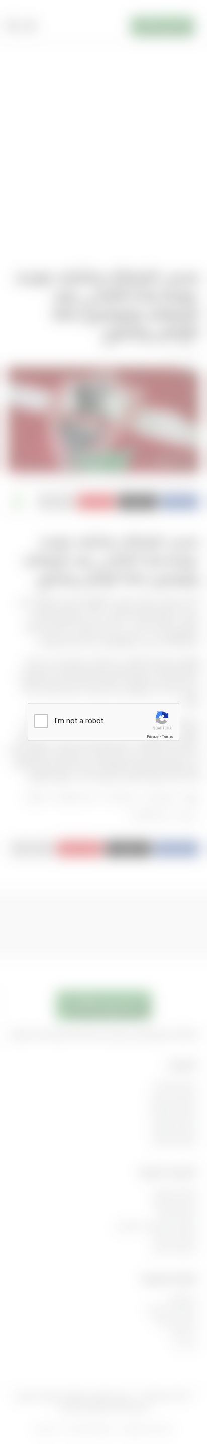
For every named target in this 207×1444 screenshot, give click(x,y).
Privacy (153, 736)
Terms (167, 736)
